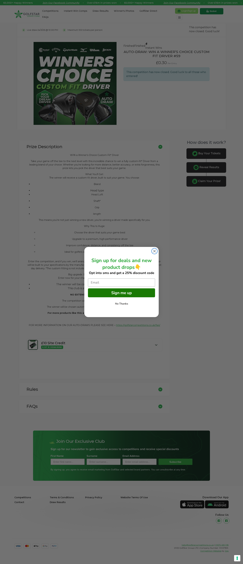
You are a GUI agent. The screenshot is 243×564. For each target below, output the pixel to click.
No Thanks (121, 304)
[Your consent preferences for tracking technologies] (237, 558)
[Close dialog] (154, 251)
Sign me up (121, 292)
